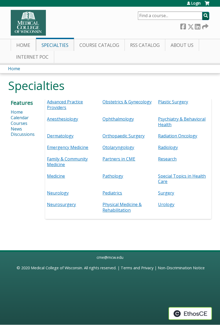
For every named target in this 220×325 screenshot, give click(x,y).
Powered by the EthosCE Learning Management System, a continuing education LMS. (190, 313)
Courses (19, 123)
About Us (182, 45)
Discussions (23, 134)
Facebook (183, 26)
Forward (204, 26)
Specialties (55, 45)
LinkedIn (197, 26)
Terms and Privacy (137, 267)
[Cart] (207, 5)
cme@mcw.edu (110, 257)
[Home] (28, 23)
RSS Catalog (145, 45)
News (16, 129)
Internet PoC (32, 57)
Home (23, 45)
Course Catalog (99, 45)
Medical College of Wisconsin (56, 267)
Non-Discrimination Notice (181, 267)
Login (196, 3)
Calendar (20, 118)
